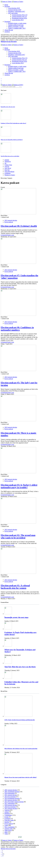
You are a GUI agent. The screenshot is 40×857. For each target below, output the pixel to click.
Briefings (7, 813)
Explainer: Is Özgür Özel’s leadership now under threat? (13, 123)
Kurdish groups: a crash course (17, 23)
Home (6, 5)
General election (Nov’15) (19, 15)
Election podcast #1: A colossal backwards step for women (15, 586)
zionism (6, 160)
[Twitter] (1, 79)
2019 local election (10, 807)
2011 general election (10, 795)
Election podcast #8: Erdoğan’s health (19, 226)
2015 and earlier (13, 13)
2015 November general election (14, 802)
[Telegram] (1, 83)
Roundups (7, 21)
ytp (5, 163)
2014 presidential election (11, 798)
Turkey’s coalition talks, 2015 (16, 28)
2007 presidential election (11, 791)
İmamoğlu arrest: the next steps (8, 106)
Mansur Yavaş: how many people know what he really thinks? (20, 777)
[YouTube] (1, 81)
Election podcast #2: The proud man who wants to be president (18, 536)
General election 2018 (14, 10)
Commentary (8, 815)
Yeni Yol (6, 170)
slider (6, 832)
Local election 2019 (14, 8)
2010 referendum (9, 793)
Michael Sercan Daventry (9, 41)
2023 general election (10, 220)
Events (6, 817)
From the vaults (9, 820)
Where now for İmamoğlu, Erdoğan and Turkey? (12, 139)
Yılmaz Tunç (8, 165)
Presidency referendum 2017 (16, 11)
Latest (6, 825)
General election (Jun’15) (19, 16)
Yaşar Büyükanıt (9, 171)
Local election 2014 (18, 20)
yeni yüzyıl (7, 168)
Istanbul (6, 822)
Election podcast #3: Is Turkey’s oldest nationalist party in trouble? (19, 486)
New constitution (9, 827)
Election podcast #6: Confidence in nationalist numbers (17, 328)
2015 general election (10, 800)
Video (6, 833)
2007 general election (10, 790)
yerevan (6, 166)
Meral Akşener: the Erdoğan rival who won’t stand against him (20, 748)
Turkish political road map (16, 25)
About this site (8, 30)
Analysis (7, 810)
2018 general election (10, 805)
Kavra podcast (8, 222)
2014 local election (10, 796)
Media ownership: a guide (15, 26)
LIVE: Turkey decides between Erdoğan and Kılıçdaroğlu (19, 720)
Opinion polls (8, 828)
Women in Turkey (9, 175)
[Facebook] (1, 78)
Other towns (8, 830)
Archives (7, 31)
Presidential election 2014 (19, 18)
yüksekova (7, 161)
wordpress (7, 173)
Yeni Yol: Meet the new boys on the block (10, 156)
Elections (7, 6)
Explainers (7, 818)
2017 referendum (9, 803)
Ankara (6, 812)
